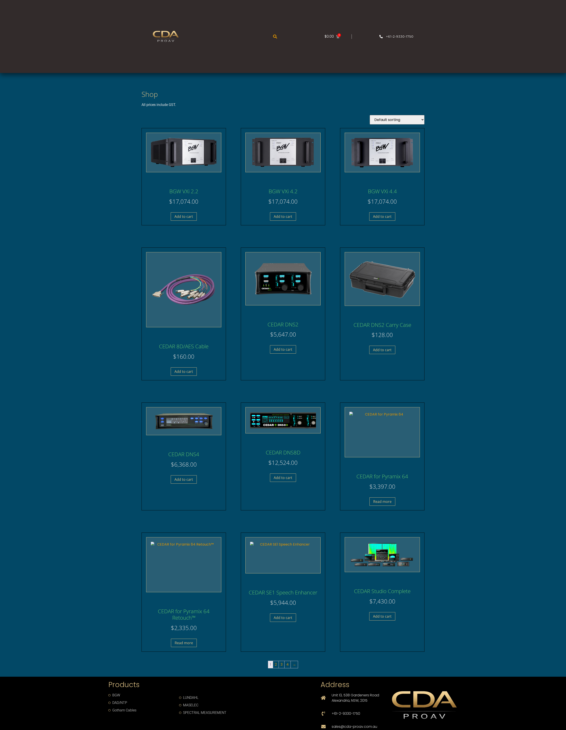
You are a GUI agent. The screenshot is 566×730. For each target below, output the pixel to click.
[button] (275, 36)
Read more (382, 501)
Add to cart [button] (183, 216)
